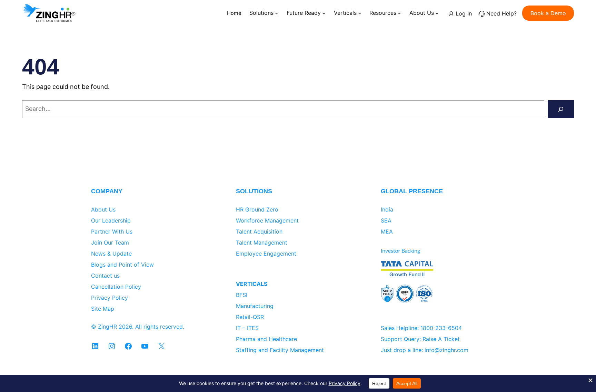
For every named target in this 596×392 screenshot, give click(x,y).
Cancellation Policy (116, 286)
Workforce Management (267, 220)
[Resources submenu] (399, 13)
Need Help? (501, 13)
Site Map (102, 308)
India (387, 209)
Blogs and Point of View (122, 264)
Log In (464, 13)
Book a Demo (548, 13)
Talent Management (261, 242)
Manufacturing (255, 305)
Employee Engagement (266, 253)
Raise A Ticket (441, 339)
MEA (387, 231)
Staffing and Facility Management (280, 350)
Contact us (105, 275)
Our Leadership (111, 220)
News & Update (111, 253)
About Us (103, 209)
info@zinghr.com (446, 350)
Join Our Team (110, 242)
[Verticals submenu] (359, 13)
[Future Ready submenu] (324, 13)
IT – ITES (247, 327)
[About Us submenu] (437, 13)
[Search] (561, 109)
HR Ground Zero (257, 209)
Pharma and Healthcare (266, 339)
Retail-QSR (250, 316)
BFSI (241, 294)
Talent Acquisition (259, 231)
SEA (386, 220)
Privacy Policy (109, 297)
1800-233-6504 (441, 327)
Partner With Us (111, 231)
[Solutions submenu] (276, 13)
